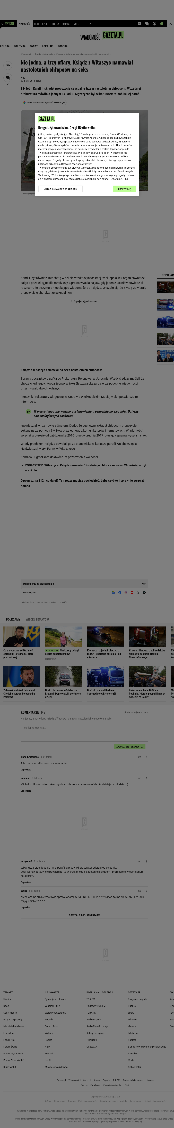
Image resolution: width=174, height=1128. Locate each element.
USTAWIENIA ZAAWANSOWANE (60, 189)
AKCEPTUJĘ (124, 189)
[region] (87, 154)
